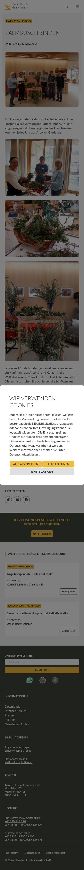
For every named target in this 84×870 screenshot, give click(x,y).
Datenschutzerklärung (24, 454)
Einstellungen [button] (42, 471)
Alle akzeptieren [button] (25, 464)
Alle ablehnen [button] (58, 464)
